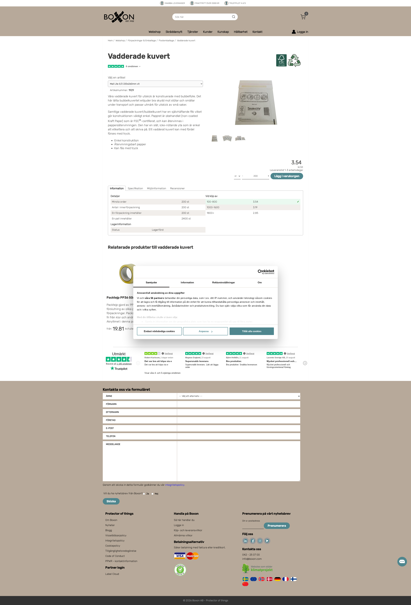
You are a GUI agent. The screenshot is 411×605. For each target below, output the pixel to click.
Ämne (109, 396)
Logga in (179, 525)
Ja (147, 493)
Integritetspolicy (115, 540)
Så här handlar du (184, 520)
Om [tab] (260, 282)
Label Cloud (112, 573)
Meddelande (113, 444)
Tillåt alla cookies (251, 331)
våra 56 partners (154, 298)
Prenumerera (277, 525)
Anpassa (204, 331)
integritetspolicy (174, 484)
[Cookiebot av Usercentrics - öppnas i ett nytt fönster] (260, 272)
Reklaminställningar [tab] (223, 282)
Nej (156, 493)
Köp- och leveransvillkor (188, 530)
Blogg (108, 530)
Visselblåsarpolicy (116, 535)
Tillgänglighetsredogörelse (120, 550)
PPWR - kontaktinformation (121, 561)
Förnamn (111, 404)
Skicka (111, 501)
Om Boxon (111, 520)
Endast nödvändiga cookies (159, 331)
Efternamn (112, 412)
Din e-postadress (251, 520)
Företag (110, 420)
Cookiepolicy (112, 545)
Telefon (110, 436)
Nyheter (110, 525)
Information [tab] (187, 282)
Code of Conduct (115, 555)
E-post (110, 428)
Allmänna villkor (183, 535)
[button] (303, 17)
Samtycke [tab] (151, 282)
